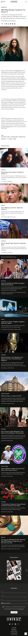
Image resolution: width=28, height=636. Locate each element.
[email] (2, 24)
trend (14, 139)
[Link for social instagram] (15, 624)
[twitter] (11, 24)
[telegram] (15, 24)
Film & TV (4, 7)
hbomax (3, 139)
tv (7, 139)
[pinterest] (6, 24)
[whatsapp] (13, 24)
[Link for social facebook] (12, 624)
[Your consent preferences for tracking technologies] (25, 634)
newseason (22, 136)
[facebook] (4, 24)
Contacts (14, 627)
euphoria (3, 136)
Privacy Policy (21, 608)
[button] (26, 570)
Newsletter (14, 629)
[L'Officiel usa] (14, 2)
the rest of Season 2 (6, 126)
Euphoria (18, 70)
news (8, 136)
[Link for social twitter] (9, 624)
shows (10, 139)
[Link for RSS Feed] (18, 624)
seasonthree (14, 136)
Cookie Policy (14, 633)
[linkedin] (8, 24)
